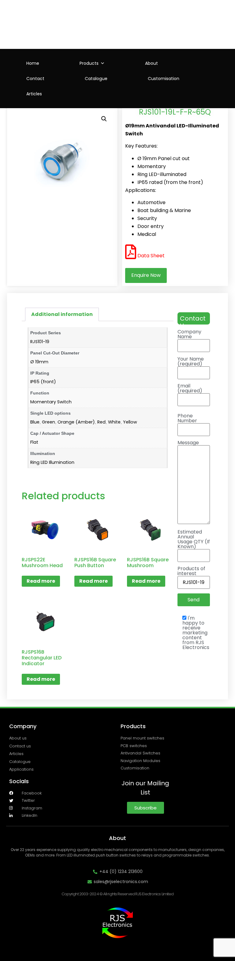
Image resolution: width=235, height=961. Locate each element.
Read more (41, 581)
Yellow (130, 422)
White (114, 422)
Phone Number (187, 418)
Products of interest (191, 571)
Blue (34, 422)
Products (89, 63)
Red (101, 422)
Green (48, 422)
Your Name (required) (190, 362)
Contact (35, 78)
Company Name (189, 334)
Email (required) (189, 388)
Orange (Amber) (76, 422)
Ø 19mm (39, 362)
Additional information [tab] (62, 314)
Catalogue (96, 78)
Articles (34, 94)
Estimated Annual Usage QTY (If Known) (193, 540)
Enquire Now (146, 275)
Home (32, 63)
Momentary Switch (51, 402)
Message (188, 443)
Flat (34, 442)
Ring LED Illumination (52, 462)
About (151, 63)
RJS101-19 (39, 342)
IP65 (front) (43, 382)
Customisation (163, 78)
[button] (104, 118)
